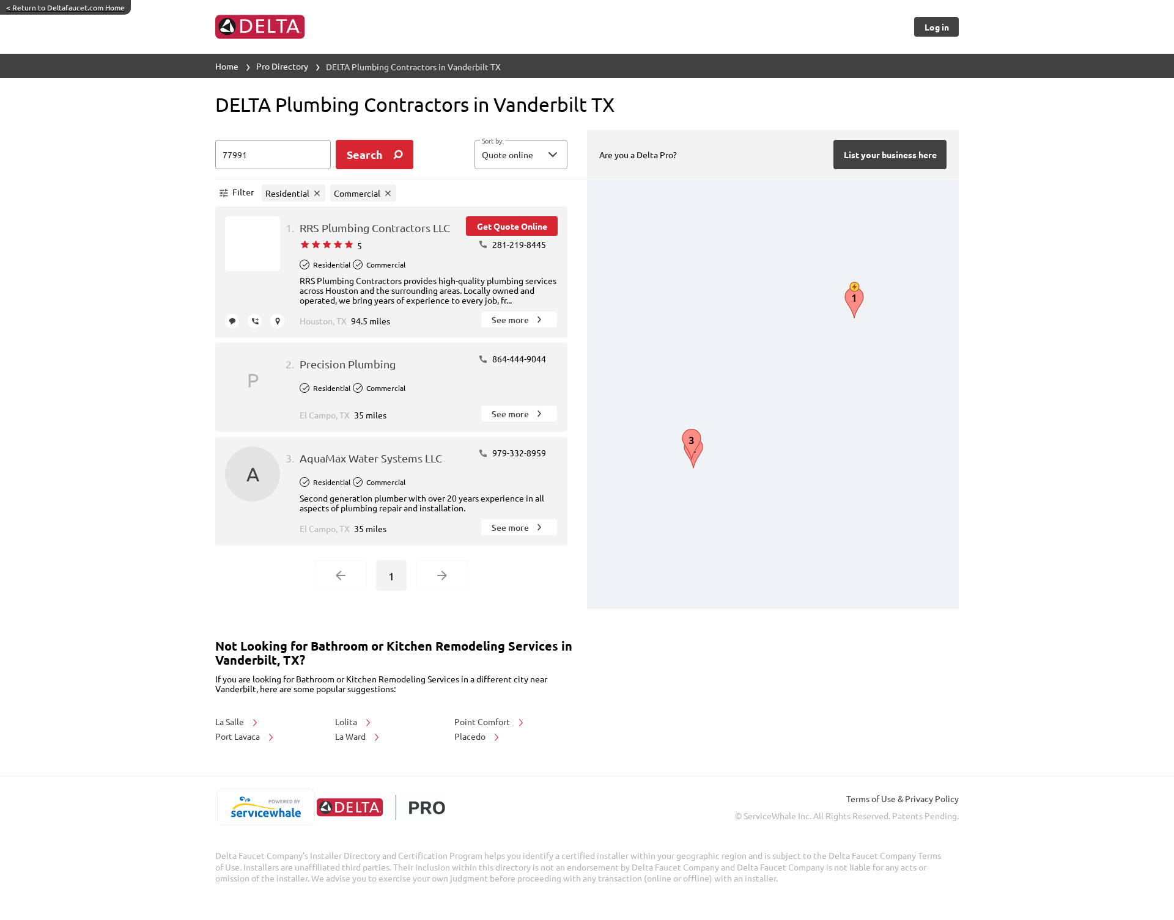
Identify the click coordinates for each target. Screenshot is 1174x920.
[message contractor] (232, 321)
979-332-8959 (518, 452)
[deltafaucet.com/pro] (380, 807)
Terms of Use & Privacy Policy (902, 798)
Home (226, 65)
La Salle (230, 721)
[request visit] (277, 321)
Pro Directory (282, 65)
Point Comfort (483, 721)
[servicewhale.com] (265, 807)
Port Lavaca (238, 736)
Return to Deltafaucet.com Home (65, 7)
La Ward (351, 736)
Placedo (470, 736)
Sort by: (492, 141)
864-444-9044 (518, 358)
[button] (520, 154)
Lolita (347, 721)
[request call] (255, 321)
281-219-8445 (518, 244)
